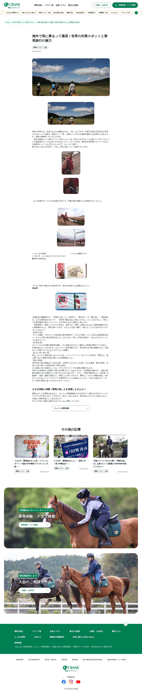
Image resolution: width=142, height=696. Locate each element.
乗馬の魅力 (18, 631)
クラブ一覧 (36, 631)
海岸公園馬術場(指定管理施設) (92, 659)
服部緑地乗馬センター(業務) (116, 659)
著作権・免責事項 (50, 659)
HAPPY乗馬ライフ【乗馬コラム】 (23, 22)
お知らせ (37, 637)
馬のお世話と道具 (59, 12)
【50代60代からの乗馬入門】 (101, 647)
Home (8, 22)
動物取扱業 (19, 659)
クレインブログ (126, 12)
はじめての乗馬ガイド (12, 12)
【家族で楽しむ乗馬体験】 (62, 647)
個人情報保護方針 (34, 659)
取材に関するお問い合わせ (83, 637)
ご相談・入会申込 (96, 631)
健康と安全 (70, 12)
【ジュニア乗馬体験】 (42, 647)
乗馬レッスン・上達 (44, 12)
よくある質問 (19, 637)
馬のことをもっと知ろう (29, 12)
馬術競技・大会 (103, 12)
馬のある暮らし (80, 12)
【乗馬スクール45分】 (81, 647)
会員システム (55, 631)
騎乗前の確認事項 (57, 637)
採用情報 (75, 659)
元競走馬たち (92, 12)
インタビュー (114, 12)
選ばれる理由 (74, 631)
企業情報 (64, 659)
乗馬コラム (116, 631)
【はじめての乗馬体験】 (23, 647)
